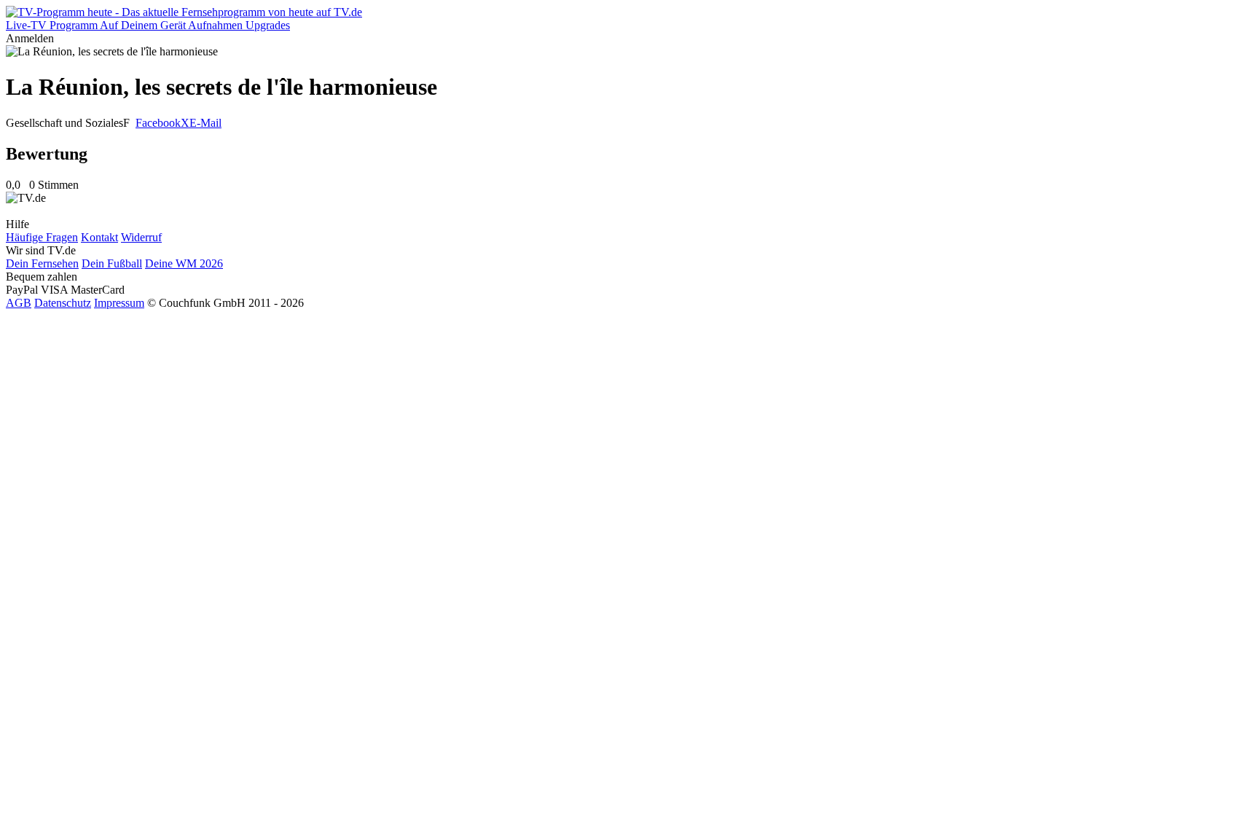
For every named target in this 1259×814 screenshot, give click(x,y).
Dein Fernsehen (42, 263)
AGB (18, 303)
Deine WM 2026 (184, 263)
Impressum (119, 303)
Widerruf (141, 237)
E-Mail (205, 123)
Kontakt (99, 237)
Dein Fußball (112, 263)
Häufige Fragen (42, 237)
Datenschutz (62, 303)
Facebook (158, 123)
